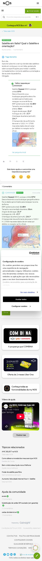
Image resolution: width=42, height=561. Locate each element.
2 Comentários (7, 508)
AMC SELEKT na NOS (10, 451)
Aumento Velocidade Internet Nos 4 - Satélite (18, 479)
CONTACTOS (12, 536)
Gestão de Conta (8, 461)
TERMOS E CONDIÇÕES (17, 548)
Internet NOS (7, 482)
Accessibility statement (31, 528)
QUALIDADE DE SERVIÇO (23, 544)
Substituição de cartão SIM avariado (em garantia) (20, 503)
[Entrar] (4, 17)
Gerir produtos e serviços (11, 475)
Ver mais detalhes (27, 292)
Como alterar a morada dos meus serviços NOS (19, 458)
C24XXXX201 (10, 193)
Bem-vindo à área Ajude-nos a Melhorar (16, 465)
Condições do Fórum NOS (11, 528)
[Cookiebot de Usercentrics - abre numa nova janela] (29, 253)
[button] (2, 11)
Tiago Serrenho (11, 57)
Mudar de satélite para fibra (12, 472)
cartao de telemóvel (9, 512)
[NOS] (7, 3)
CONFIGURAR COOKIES (23, 540)
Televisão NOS (9, 31)
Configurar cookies (20, 306)
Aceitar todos (21, 299)
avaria (4, 496)
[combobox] (21, 17)
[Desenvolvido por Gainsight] (21, 523)
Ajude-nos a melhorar (10, 468)
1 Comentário (7, 499)
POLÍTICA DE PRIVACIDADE (29, 536)
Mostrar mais (21, 435)
